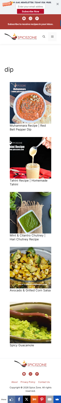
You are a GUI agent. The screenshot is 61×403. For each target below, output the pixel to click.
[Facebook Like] (11, 399)
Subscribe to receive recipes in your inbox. (30, 24)
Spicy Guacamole (22, 345)
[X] (27, 399)
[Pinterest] (42, 399)
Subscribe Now (30, 11)
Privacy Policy (28, 382)
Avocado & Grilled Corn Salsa (30, 290)
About (14, 382)
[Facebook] (19, 399)
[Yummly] (34, 399)
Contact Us (44, 382)
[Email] (49, 399)
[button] (30, 7)
